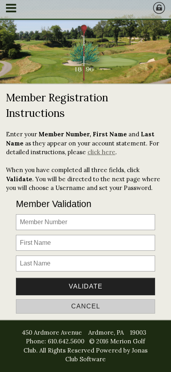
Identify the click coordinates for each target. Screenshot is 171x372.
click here (101, 152)
